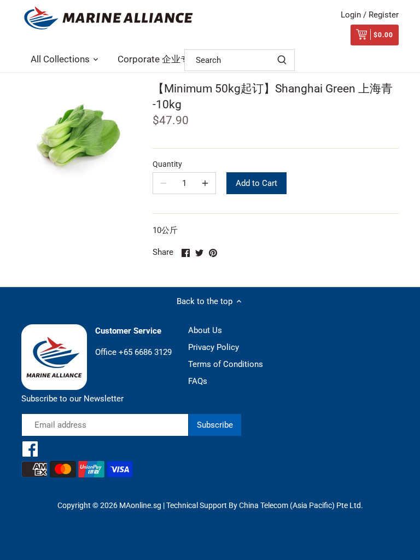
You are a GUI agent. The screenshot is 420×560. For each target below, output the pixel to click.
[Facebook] (30, 449)
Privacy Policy (213, 347)
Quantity (167, 164)
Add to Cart (256, 183)
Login (351, 15)
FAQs (197, 381)
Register (384, 15)
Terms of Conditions (225, 364)
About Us (205, 330)
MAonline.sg (140, 505)
